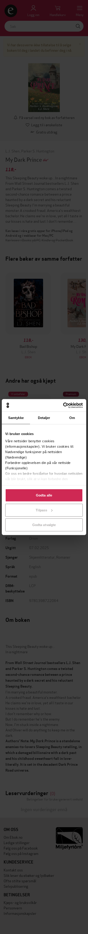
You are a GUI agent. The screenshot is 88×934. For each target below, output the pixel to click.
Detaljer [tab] (44, 418)
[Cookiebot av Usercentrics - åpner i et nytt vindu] (63, 405)
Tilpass (41, 510)
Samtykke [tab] (16, 418)
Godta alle (44, 495)
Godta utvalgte (44, 525)
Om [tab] (72, 418)
